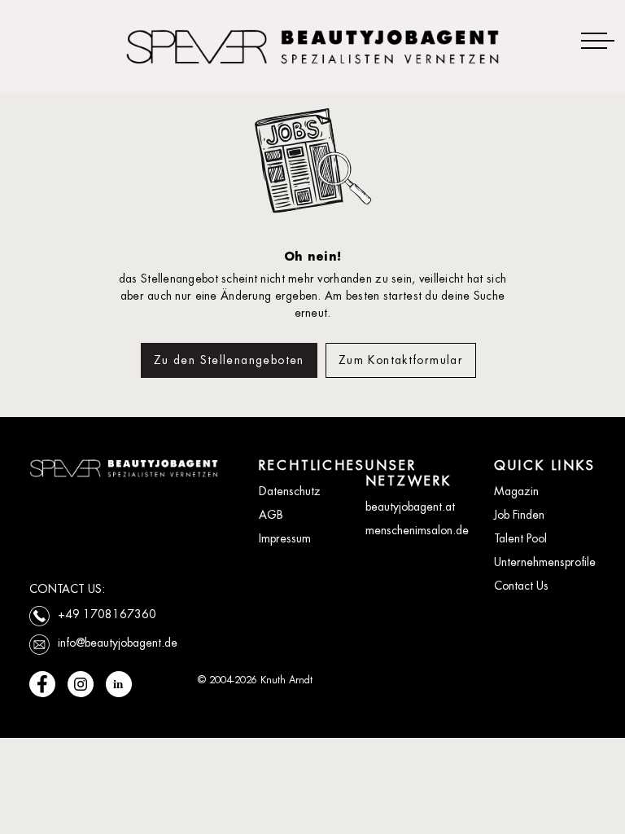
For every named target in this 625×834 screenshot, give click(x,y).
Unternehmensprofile (545, 562)
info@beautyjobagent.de (117, 642)
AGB (271, 514)
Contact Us (521, 585)
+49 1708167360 (107, 614)
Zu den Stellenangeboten (229, 360)
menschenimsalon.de (417, 530)
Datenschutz (290, 491)
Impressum (285, 538)
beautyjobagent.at (410, 506)
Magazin (516, 491)
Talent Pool (520, 538)
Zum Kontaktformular (401, 360)
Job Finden (519, 514)
